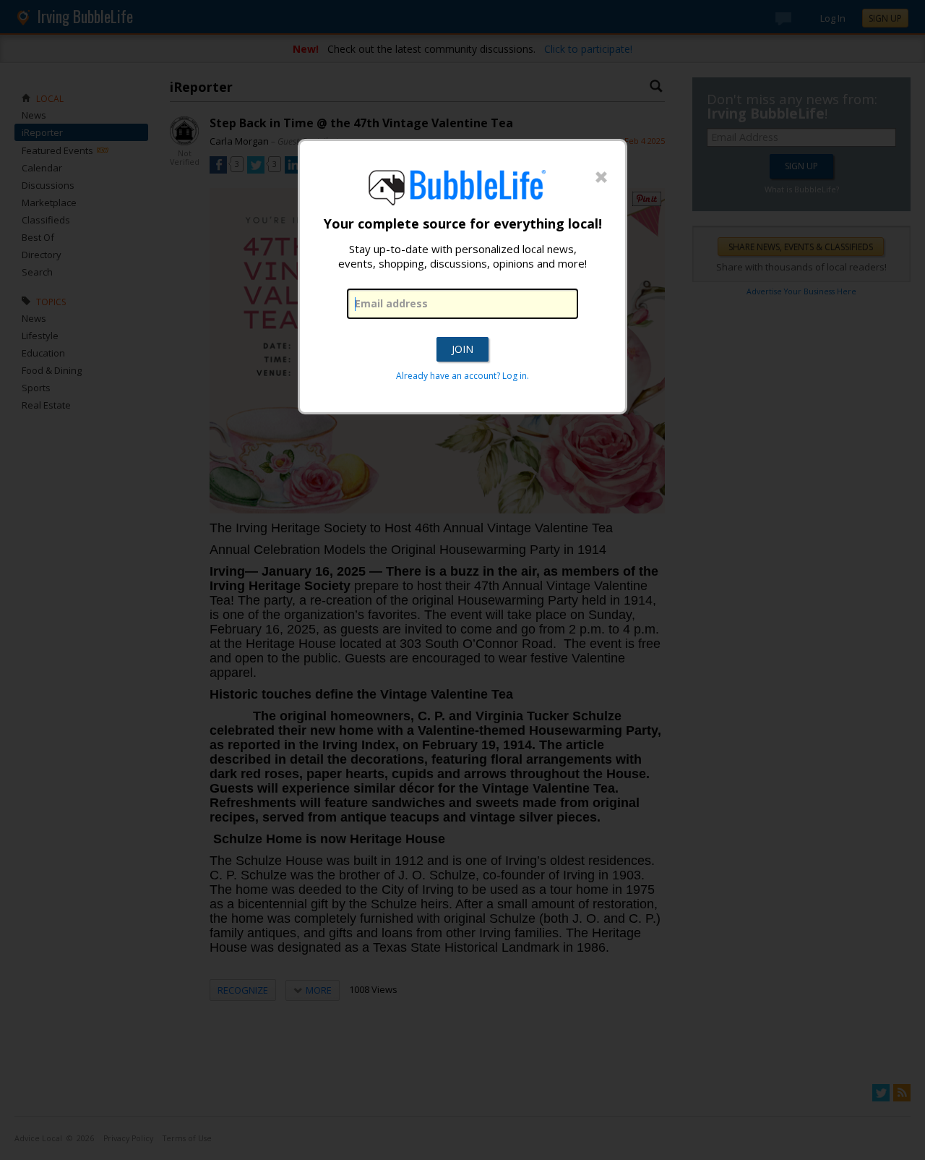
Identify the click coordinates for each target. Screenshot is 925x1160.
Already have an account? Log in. (462, 376)
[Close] (601, 177)
